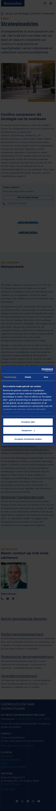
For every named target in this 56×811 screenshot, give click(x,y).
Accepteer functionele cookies (28, 439)
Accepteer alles (28, 422)
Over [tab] (46, 377)
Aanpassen (26, 430)
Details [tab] (28, 377)
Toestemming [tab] (10, 377)
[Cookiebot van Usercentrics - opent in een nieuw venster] (41, 370)
